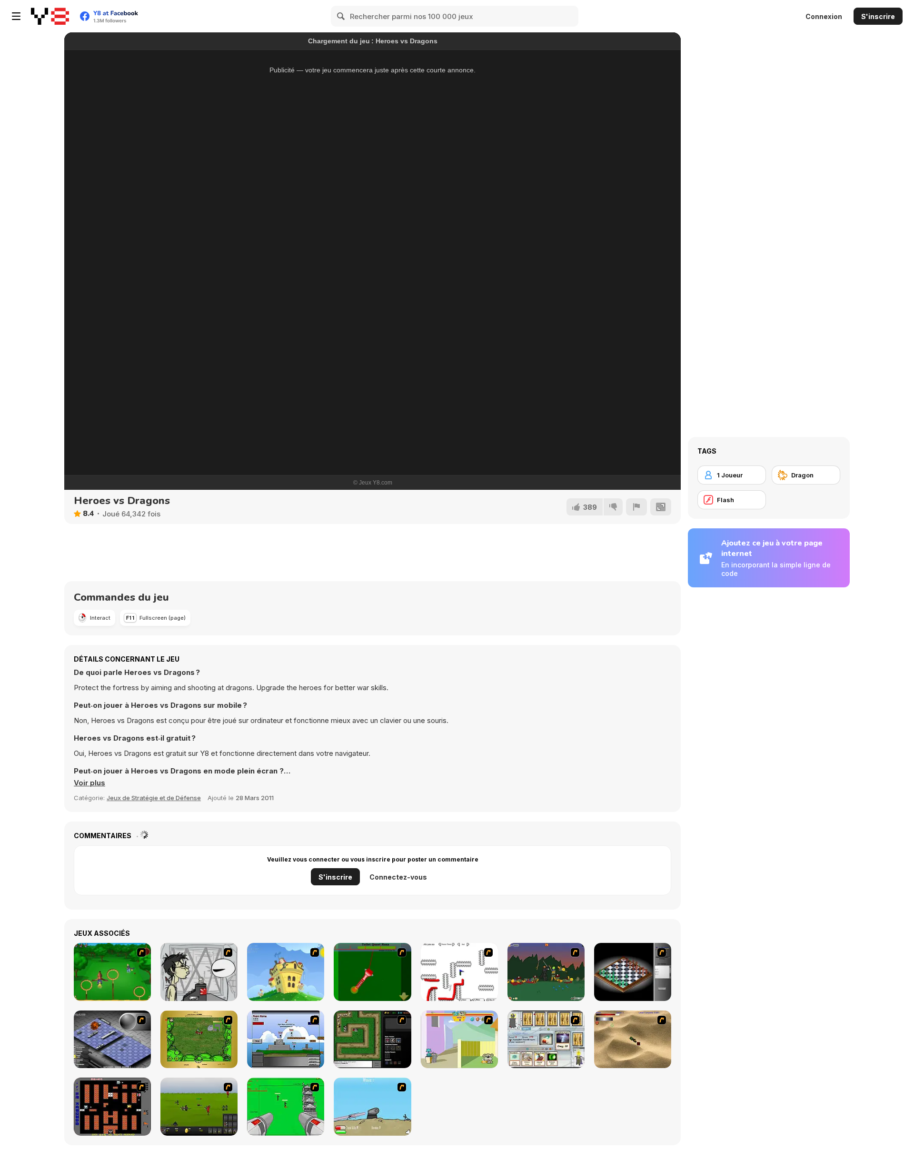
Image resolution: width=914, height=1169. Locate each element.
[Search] (341, 16)
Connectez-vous (398, 877)
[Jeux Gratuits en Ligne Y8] (50, 16)
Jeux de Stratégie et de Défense (154, 798)
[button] (89, 783)
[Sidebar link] (16, 16)
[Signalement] (636, 506)
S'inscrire (878, 16)
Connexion (823, 16)
